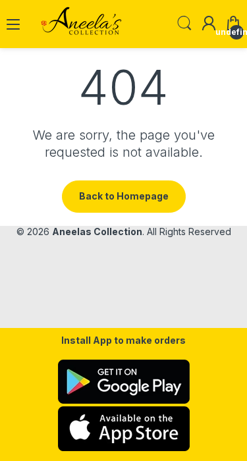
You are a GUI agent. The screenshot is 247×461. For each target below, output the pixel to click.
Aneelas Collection (97, 231)
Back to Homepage (124, 196)
